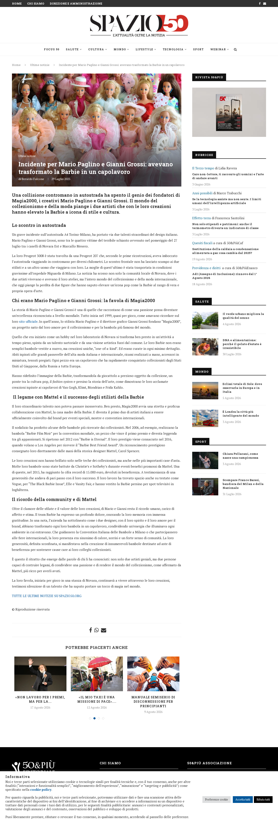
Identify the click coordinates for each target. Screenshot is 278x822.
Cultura (96, 49)
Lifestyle (144, 49)
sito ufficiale (28, 321)
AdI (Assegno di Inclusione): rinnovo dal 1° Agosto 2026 (224, 276)
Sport (198, 49)
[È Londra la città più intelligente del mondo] (205, 418)
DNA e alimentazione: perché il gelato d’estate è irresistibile (242, 344)
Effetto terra (201, 218)
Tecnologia (173, 49)
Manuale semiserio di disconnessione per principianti (153, 701)
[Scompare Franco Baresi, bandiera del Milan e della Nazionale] (205, 486)
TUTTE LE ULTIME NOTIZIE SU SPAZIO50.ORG (46, 596)
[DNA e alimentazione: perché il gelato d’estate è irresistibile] (205, 346)
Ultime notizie (40, 65)
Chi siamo (35, 3)
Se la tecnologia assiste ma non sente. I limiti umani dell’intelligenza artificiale (226, 201)
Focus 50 (51, 49)
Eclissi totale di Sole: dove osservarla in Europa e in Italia (242, 388)
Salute (72, 49)
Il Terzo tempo (203, 168)
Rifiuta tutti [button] (263, 799)
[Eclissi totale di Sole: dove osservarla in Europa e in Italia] (205, 390)
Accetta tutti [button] (242, 799)
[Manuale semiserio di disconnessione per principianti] (153, 674)
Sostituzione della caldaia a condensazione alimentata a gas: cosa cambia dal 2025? (225, 251)
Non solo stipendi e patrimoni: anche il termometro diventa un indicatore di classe (225, 226)
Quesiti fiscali (202, 243)
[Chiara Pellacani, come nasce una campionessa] (205, 460)
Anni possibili (202, 193)
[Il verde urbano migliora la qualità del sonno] (205, 320)
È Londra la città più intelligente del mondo (241, 414)
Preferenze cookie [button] (216, 799)
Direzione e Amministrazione (76, 3)
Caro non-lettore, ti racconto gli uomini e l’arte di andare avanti (228, 176)
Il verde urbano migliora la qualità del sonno (243, 316)
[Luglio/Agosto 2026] (229, 112)
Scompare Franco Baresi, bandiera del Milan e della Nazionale (243, 484)
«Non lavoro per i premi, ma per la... (40, 699)
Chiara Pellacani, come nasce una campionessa (240, 456)
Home (17, 3)
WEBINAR (218, 49)
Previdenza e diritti (206, 268)
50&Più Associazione (209, 763)
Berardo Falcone (33, 179)
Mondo (120, 49)
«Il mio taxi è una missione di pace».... (96, 699)
